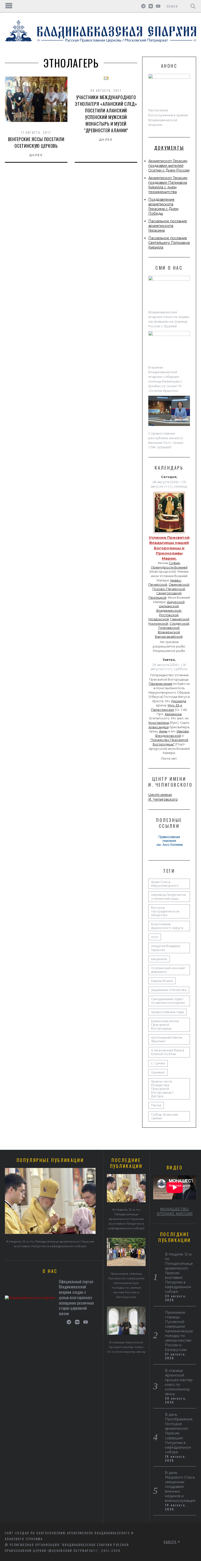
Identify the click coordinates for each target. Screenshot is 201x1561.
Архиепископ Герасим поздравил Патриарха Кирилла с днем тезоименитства (167, 185)
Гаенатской (179, 619)
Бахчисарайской (169, 636)
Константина (159, 723)
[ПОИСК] (193, 6)
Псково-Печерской (168, 589)
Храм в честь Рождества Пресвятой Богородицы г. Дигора (163, 1089)
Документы (169, 148)
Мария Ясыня (162, 981)
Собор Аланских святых (164, 1116)
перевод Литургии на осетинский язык (168, 896)
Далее (36, 155)
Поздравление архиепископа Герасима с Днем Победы (163, 206)
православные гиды (167, 1012)
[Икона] (169, 533)
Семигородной (168, 593)
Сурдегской (179, 623)
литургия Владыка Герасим (165, 948)
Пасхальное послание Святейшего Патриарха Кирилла (169, 243)
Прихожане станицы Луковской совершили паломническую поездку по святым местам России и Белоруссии (179, 1331)
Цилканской (169, 606)
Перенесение (160, 684)
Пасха (156, 1105)
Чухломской (158, 623)
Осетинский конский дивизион (168, 970)
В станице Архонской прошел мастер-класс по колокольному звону (126, 1346)
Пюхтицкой (157, 597)
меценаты (159, 959)
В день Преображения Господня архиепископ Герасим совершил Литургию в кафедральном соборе (178, 1433)
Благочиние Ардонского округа (167, 926)
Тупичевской (168, 628)
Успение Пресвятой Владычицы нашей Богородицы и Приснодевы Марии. (169, 548)
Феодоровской (168, 736)
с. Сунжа (158, 1063)
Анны (163, 731)
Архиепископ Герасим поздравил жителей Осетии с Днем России (168, 165)
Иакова (183, 731)
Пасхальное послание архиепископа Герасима (167, 226)
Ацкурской (176, 602)
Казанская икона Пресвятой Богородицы (165, 1024)
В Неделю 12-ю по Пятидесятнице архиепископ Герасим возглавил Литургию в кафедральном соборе (126, 1219)
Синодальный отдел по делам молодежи (168, 1001)
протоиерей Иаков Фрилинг (166, 1039)
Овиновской (179, 584)
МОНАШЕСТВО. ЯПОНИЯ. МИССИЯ (175, 1211)
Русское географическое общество (165, 911)
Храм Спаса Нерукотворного (165, 883)
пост (154, 937)
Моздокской (159, 619)
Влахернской (169, 632)
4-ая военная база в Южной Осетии (167, 1052)
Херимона (173, 714)
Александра (159, 727)
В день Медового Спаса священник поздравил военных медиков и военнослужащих (180, 1486)
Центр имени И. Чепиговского (163, 797)
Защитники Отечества (169, 990)
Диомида (178, 701)
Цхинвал (158, 1072)
